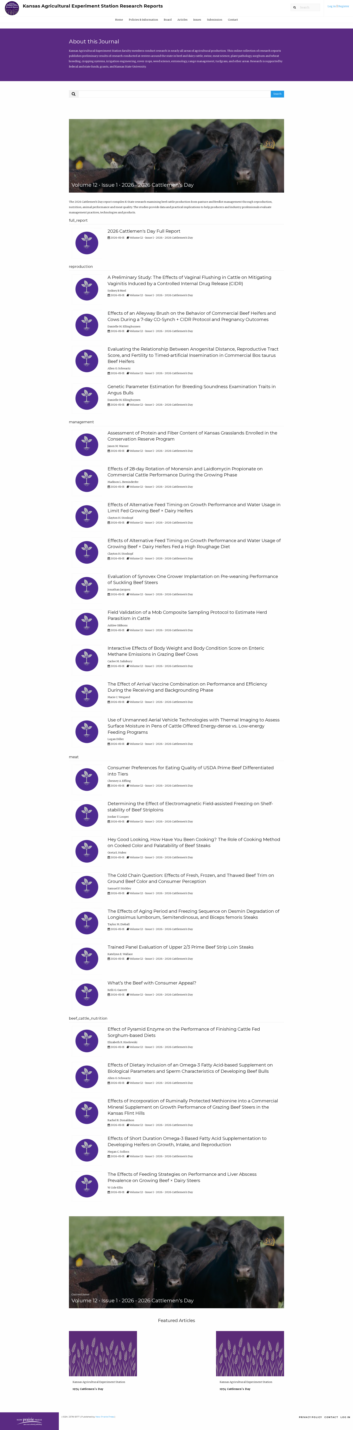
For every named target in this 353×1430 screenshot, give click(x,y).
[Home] (12, 10)
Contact (233, 19)
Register (343, 6)
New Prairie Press (105, 1416)
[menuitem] (338, 8)
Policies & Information (143, 19)
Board (168, 19)
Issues (197, 19)
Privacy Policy (310, 1417)
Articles (182, 19)
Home (119, 19)
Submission (214, 19)
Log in (332, 6)
